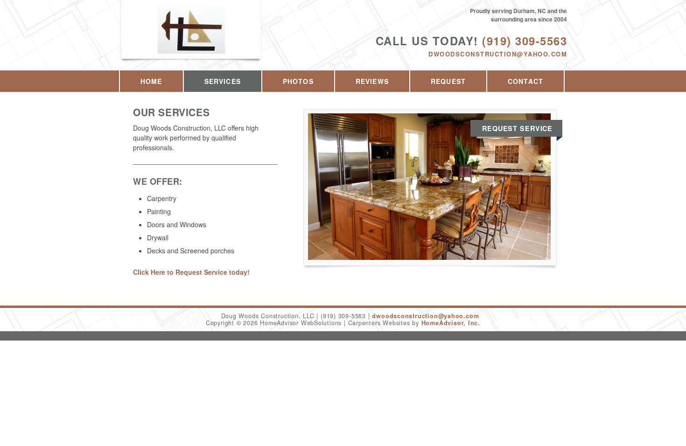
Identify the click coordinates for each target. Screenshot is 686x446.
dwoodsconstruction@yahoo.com (497, 53)
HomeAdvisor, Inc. (450, 323)
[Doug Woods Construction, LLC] (191, 40)
